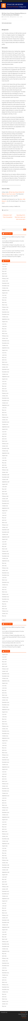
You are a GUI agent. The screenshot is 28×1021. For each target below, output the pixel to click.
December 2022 (5, 369)
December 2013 (5, 582)
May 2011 (4, 615)
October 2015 (5, 558)
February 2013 (5, 594)
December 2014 (5, 572)
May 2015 (4, 563)
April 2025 (4, 302)
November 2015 (5, 556)
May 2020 (4, 436)
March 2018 (4, 493)
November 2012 (5, 599)
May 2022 (4, 386)
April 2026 (4, 273)
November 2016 (5, 532)
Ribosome (23, 1012)
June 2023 (4, 355)
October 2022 (5, 374)
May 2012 (4, 603)
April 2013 (4, 589)
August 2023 (4, 350)
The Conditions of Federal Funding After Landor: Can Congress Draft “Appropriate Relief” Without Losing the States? (13, 247)
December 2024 (5, 312)
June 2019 (4, 460)
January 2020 (5, 446)
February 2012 (5, 611)
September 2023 (5, 347)
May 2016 (4, 546)
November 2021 (5, 400)
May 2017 (4, 517)
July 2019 (4, 457)
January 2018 (5, 498)
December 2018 (5, 474)
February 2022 (5, 393)
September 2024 (5, 319)
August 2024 (4, 321)
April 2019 (4, 465)
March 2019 (4, 467)
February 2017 (5, 525)
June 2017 (4, 515)
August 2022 (4, 379)
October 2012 (5, 601)
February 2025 (5, 307)
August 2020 (5, 429)
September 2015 (5, 560)
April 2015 (4, 565)
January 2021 (5, 419)
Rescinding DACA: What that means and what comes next (20, 217)
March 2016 (4, 548)
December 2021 (5, 398)
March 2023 (4, 362)
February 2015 (5, 568)
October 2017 (5, 505)
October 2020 (5, 424)
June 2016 (4, 544)
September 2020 (5, 426)
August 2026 (5, 264)
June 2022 (4, 383)
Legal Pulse (5, 210)
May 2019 (4, 462)
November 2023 (5, 343)
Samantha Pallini (6, 16)
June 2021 (4, 407)
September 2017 (5, 508)
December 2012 (5, 596)
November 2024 (5, 314)
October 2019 (5, 450)
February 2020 (5, 443)
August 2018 (4, 484)
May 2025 (4, 300)
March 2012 (4, 608)
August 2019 (4, 455)
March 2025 (4, 304)
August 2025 (4, 292)
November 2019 (5, 448)
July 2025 (4, 295)
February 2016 (5, 551)
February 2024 (5, 335)
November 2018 (5, 477)
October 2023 (5, 345)
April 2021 (4, 412)
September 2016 (5, 536)
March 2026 (4, 276)
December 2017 (5, 501)
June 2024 (4, 326)
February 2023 (5, 364)
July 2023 (4, 352)
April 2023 (4, 359)
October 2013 (5, 584)
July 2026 (4, 266)
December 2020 (5, 422)
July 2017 (4, 512)
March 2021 (4, 414)
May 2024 (4, 328)
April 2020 (4, 438)
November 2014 (5, 575)
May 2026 (4, 271)
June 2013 (4, 587)
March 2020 (4, 441)
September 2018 (5, 481)
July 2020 (4, 431)
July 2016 (4, 541)
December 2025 (5, 283)
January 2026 (5, 280)
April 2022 (4, 388)
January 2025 (5, 309)
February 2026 (5, 278)
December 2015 (5, 553)
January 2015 (5, 570)
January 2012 (5, 613)
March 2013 (4, 591)
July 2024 (4, 324)
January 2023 (5, 367)
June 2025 (4, 297)
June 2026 (4, 268)
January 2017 (5, 527)
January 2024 (5, 338)
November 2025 (5, 285)
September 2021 (5, 405)
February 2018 (5, 496)
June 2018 (4, 486)
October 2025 (5, 288)
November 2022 (5, 371)
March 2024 (4, 333)
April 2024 (4, 331)
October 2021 (5, 402)
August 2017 (4, 510)
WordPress (24, 1017)
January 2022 (5, 395)
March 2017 (4, 522)
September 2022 (5, 376)
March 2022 (4, 390)
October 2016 (5, 534)
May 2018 (4, 489)
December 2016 (5, 529)
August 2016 (4, 539)
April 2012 (4, 606)
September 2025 (5, 290)
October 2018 (5, 479)
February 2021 (5, 417)
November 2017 (5, 503)
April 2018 (4, 491)
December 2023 (5, 340)
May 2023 (4, 357)
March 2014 (4, 580)
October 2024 (5, 316)
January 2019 (5, 472)
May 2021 (4, 410)
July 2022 (4, 381)
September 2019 (5, 453)
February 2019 (5, 469)
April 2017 (4, 520)
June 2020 (4, 434)
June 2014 (4, 577)
